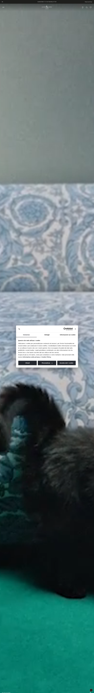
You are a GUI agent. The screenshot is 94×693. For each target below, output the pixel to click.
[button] (3, 7)
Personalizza (46, 363)
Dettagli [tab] (47, 335)
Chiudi (27, 363)
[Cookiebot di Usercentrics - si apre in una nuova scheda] (67, 329)
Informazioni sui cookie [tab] (67, 335)
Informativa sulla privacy (31, 357)
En (2, 1)
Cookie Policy (46, 357)
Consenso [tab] (26, 335)
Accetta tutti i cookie (66, 363)
